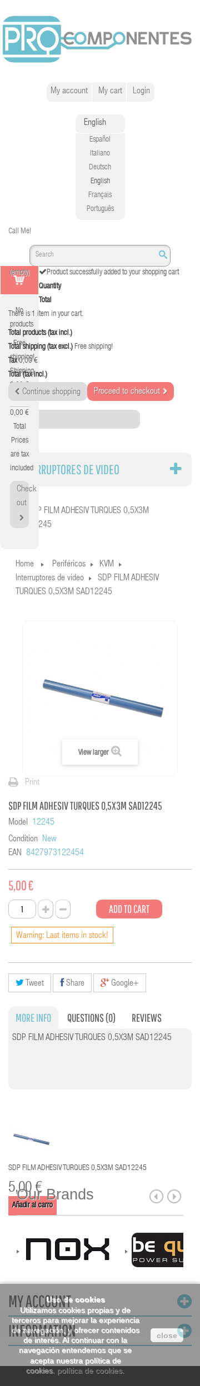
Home (25, 564)
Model (18, 822)
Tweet (34, 984)
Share (74, 984)
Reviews (147, 1017)
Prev (156, 1196)
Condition (23, 839)
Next (174, 1196)
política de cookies (89, 1370)
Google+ (124, 984)
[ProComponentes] (100, 40)
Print (32, 783)
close (167, 1335)
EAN (15, 853)
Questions (91, 1017)
